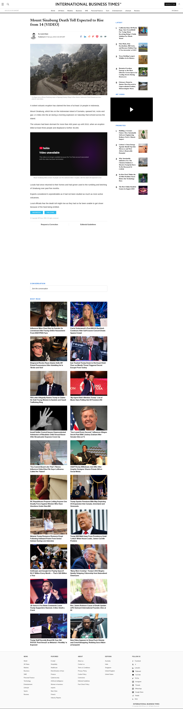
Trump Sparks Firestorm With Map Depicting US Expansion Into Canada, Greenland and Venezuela (88, 504)
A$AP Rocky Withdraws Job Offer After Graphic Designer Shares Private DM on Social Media (86, 469)
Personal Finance (97, 11)
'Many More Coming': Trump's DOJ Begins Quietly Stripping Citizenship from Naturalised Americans (88, 573)
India (106, 664)
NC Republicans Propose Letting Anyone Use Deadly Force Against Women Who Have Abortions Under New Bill (48, 504)
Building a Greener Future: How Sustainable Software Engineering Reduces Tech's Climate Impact (127, 135)
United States (109, 674)
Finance (53, 674)
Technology (27, 681)
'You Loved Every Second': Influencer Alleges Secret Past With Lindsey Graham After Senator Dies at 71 (88, 434)
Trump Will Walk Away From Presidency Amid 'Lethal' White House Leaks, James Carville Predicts (88, 538)
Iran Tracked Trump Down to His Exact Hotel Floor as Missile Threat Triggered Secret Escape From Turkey (88, 365)
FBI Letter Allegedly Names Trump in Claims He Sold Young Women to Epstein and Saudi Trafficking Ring (48, 400)
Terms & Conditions (84, 667)
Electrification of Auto (57, 671)
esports (53, 687)
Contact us (81, 664)
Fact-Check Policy (83, 684)
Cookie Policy (82, 674)
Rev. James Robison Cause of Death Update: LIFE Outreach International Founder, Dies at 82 (88, 608)
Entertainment (117, 11)
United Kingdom (110, 671)
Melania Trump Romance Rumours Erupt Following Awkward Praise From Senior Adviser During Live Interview (46, 538)
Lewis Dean (44, 34)
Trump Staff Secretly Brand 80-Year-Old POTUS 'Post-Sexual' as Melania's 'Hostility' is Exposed (48, 642)
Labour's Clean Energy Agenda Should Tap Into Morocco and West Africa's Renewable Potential (127, 149)
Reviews (137, 11)
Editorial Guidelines (88, 224)
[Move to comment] (105, 36)
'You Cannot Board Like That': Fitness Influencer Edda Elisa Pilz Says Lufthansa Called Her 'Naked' (47, 469)
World (53, 11)
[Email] (101, 36)
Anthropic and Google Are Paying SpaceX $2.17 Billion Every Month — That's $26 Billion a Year (48, 573)
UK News (61, 11)
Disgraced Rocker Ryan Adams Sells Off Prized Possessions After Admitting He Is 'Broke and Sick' (46, 365)
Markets (70, 11)
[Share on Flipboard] (93, 36)
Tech (107, 11)
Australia (107, 661)
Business (79, 11)
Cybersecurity (55, 677)
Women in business (57, 684)
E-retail (53, 661)
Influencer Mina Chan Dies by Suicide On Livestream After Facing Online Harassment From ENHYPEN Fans (47, 330)
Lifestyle (128, 11)
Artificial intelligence (57, 681)
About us (80, 661)
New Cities (54, 691)
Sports (26, 691)
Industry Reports (56, 698)
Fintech (53, 694)
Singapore (108, 667)
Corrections (81, 677)
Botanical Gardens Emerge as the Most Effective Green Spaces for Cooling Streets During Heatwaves (128, 72)
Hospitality (54, 664)
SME (86, 11)
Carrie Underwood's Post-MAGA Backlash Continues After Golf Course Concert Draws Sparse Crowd (87, 330)
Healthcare (54, 667)
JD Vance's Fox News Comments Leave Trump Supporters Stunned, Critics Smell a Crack (47, 608)
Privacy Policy (82, 671)
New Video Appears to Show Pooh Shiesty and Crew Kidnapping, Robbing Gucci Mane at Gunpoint (87, 642)
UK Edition (175, 11)
